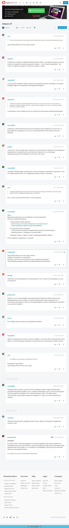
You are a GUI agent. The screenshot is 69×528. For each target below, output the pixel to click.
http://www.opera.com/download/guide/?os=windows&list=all (29, 223)
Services (24, 476)
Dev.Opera (35, 488)
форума (22, 445)
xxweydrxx (10, 418)
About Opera (58, 480)
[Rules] (37, 2)
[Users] (30, 2)
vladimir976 (11, 80)
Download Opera (37, 10)
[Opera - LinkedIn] (14, 517)
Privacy (45, 483)
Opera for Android (10, 500)
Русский (7, 27)
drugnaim (10, 58)
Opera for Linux (9, 488)
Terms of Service (48, 490)
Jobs (56, 485)
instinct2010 (11, 125)
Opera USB (8, 493)
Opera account (25, 483)
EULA (44, 488)
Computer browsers (9, 480)
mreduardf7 (10, 335)
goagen (9, 146)
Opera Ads (24, 488)
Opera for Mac (9, 486)
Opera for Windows (10, 483)
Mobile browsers (8, 497)
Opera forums (36, 485)
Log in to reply (62, 27)
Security (45, 480)
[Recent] (23, 2)
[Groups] (33, 2)
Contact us (58, 493)
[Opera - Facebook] (4, 517)
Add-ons (23, 480)
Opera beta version (10, 491)
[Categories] (20, 2)
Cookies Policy (47, 485)
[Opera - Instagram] (17, 517)
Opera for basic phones (12, 507)
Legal (45, 476)
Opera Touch (8, 505)
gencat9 (9, 275)
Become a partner (60, 490)
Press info (57, 483)
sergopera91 (11, 252)
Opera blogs (35, 483)
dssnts (9, 318)
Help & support (36, 480)
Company (58, 476)
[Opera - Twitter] (7, 517)
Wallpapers (24, 485)
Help (33, 476)
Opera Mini (8, 502)
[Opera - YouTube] (10, 517)
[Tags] (27, 2)
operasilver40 (11, 437)
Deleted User (11, 295)
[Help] (40, 2)
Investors (57, 488)
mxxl (8, 36)
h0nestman (10, 99)
